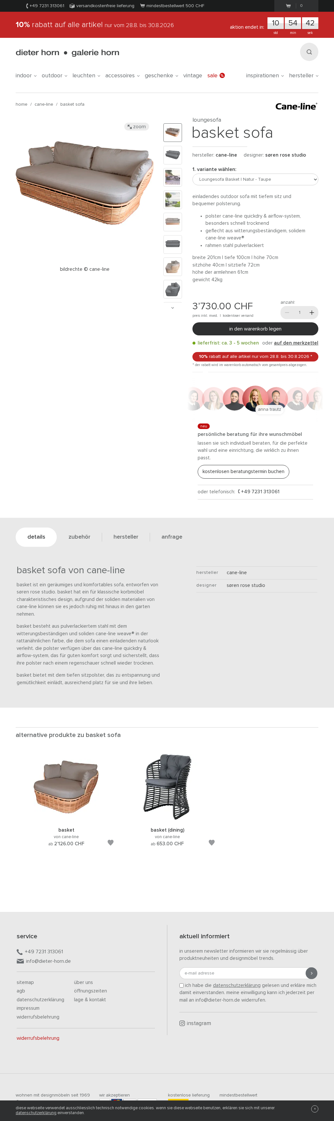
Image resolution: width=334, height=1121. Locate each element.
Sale (212, 76)
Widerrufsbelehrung (38, 1017)
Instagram (199, 1023)
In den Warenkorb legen (255, 328)
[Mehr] (311, 312)
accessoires (120, 76)
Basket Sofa (72, 104)
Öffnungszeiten (90, 991)
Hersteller (301, 76)
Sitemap (25, 982)
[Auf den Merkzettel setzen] (110, 844)
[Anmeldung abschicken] (311, 973)
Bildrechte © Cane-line (85, 269)
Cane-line (44, 104)
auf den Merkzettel (296, 343)
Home (21, 104)
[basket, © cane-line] (66, 818)
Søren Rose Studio (285, 155)
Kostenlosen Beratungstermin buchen (243, 471)
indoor (24, 76)
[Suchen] (309, 52)
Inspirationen (262, 76)
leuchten (83, 76)
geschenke (159, 76)
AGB (21, 991)
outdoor (52, 76)
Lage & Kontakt (90, 999)
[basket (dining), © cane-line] (167, 818)
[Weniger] (287, 312)
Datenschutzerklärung (40, 999)
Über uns (83, 982)
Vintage (192, 76)
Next (172, 308)
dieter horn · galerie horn (67, 53)
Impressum (28, 1008)
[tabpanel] (66, 808)
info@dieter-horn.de (48, 961)
